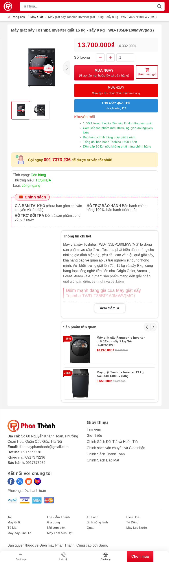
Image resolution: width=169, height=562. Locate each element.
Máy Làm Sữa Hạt (59, 533)
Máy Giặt (36, 17)
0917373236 (31, 452)
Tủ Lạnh (92, 517)
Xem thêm (108, 308)
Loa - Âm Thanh (58, 517)
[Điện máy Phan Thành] (8, 6)
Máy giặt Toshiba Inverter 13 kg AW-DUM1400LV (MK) (120, 374)
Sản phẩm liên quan (79, 327)
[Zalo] (19, 481)
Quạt (90, 527)
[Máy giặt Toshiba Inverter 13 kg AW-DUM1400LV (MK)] (80, 383)
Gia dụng (53, 522)
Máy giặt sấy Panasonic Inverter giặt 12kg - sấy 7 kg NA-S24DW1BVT (121, 341)
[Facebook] (11, 481)
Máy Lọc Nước (136, 527)
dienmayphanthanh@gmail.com (43, 447)
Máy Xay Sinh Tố (19, 533)
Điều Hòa (132, 517)
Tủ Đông (132, 522)
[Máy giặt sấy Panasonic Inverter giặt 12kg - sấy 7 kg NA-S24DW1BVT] (80, 349)
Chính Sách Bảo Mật (103, 460)
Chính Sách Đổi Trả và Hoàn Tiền (113, 442)
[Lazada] (37, 481)
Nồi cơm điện (56, 527)
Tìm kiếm (94, 429)
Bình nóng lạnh (97, 522)
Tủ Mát (12, 527)
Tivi (9, 517)
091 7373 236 (57, 159)
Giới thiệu (94, 435)
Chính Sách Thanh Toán (106, 454)
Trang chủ (18, 17)
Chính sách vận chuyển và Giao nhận (116, 448)
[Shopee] (28, 481)
